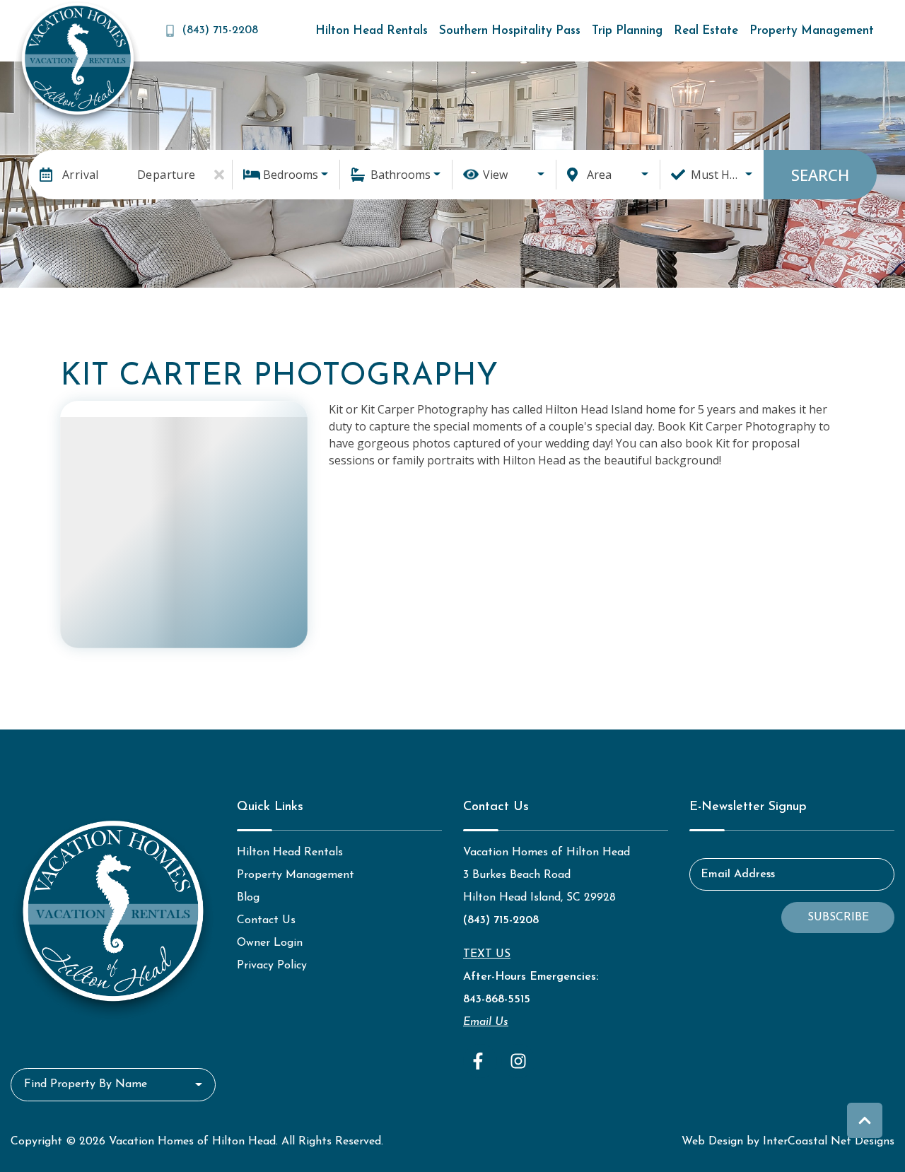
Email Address (738, 874)
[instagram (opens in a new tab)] (518, 1061)
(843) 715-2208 (501, 920)
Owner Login (270, 943)
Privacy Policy (272, 965)
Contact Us (266, 920)
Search (820, 174)
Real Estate (706, 31)
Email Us (485, 1022)
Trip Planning (627, 31)
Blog (248, 897)
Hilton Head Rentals (371, 31)
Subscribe (838, 917)
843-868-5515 (496, 999)
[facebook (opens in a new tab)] (480, 1061)
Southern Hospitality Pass (509, 31)
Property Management (811, 31)
